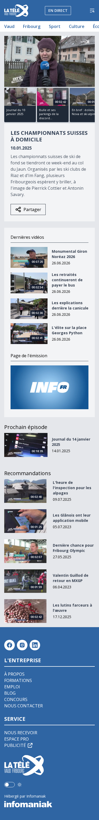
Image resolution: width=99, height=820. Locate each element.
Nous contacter (23, 706)
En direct (58, 10)
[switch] (9, 784)
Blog (10, 693)
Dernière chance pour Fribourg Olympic (73, 548)
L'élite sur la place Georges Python (69, 330)
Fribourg (31, 26)
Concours (15, 699)
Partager (32, 209)
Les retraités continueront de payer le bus (67, 280)
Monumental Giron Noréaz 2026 (69, 254)
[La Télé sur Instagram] (22, 645)
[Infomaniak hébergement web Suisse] (49, 804)
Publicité (15, 745)
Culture (76, 26)
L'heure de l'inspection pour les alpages (72, 487)
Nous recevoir (20, 733)
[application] (49, 61)
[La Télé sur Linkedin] (35, 645)
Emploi (12, 687)
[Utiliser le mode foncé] (19, 784)
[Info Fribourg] (49, 387)
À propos (14, 674)
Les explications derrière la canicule (70, 305)
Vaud (9, 26)
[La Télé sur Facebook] (9, 645)
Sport (54, 26)
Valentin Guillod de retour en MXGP (70, 578)
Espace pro (16, 739)
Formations (18, 680)
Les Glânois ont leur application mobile (72, 518)
